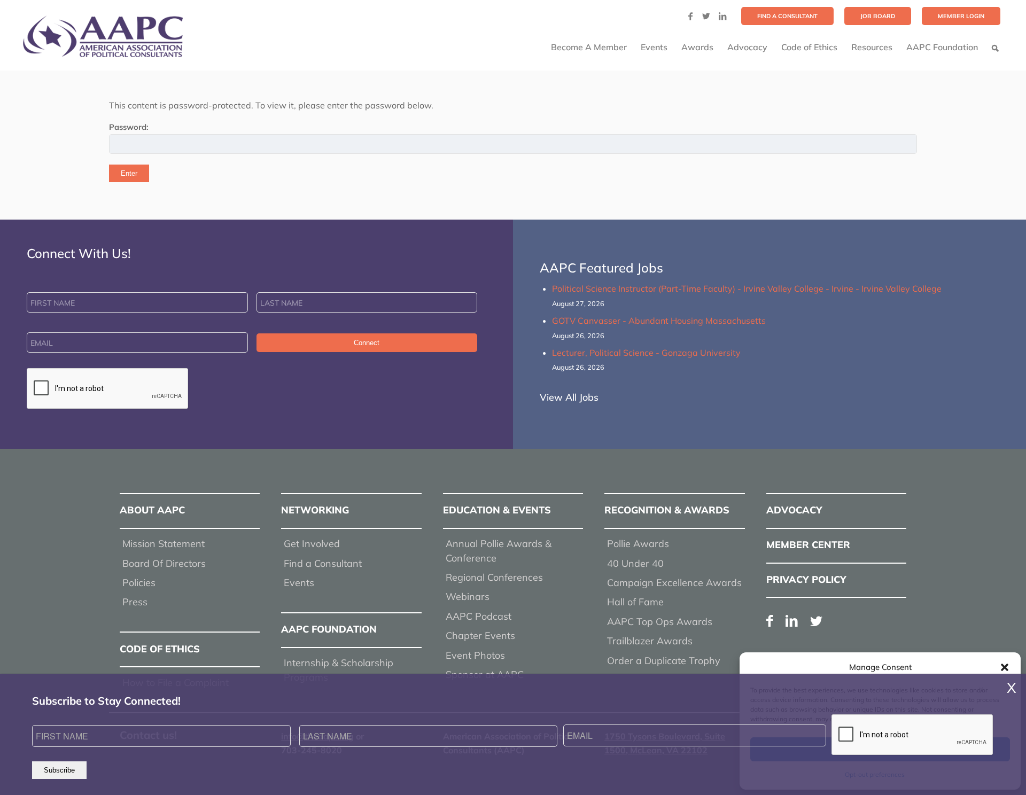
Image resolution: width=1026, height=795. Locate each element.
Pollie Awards (638, 543)
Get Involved (312, 543)
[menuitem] (787, 16)
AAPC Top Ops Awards (659, 621)
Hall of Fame (635, 602)
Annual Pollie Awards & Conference (498, 550)
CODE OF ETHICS (160, 649)
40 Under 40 (635, 563)
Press (134, 602)
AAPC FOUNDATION (329, 629)
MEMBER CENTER (808, 545)
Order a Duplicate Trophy (663, 660)
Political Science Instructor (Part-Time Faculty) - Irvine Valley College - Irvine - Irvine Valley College (747, 288)
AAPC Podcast (478, 616)
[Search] (995, 47)
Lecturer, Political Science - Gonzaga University (646, 352)
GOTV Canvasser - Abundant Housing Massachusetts (659, 320)
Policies (139, 582)
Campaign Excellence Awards (674, 582)
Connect (366, 343)
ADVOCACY (794, 510)
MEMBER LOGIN (961, 16)
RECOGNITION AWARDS (666, 510)
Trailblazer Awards (650, 641)
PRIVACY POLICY (806, 579)
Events (299, 582)
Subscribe (59, 770)
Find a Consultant (323, 563)
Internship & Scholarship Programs (338, 670)
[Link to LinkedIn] (722, 16)
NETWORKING (315, 510)
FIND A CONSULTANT (787, 16)
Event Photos (475, 655)
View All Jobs (569, 397)
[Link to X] (706, 16)
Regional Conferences (494, 577)
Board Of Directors (164, 563)
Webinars (467, 596)
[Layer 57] (102, 36)
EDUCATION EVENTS (497, 510)
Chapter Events (480, 635)
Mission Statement (163, 543)
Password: (129, 127)
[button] (1004, 667)
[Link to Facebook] (690, 16)
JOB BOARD (877, 16)
